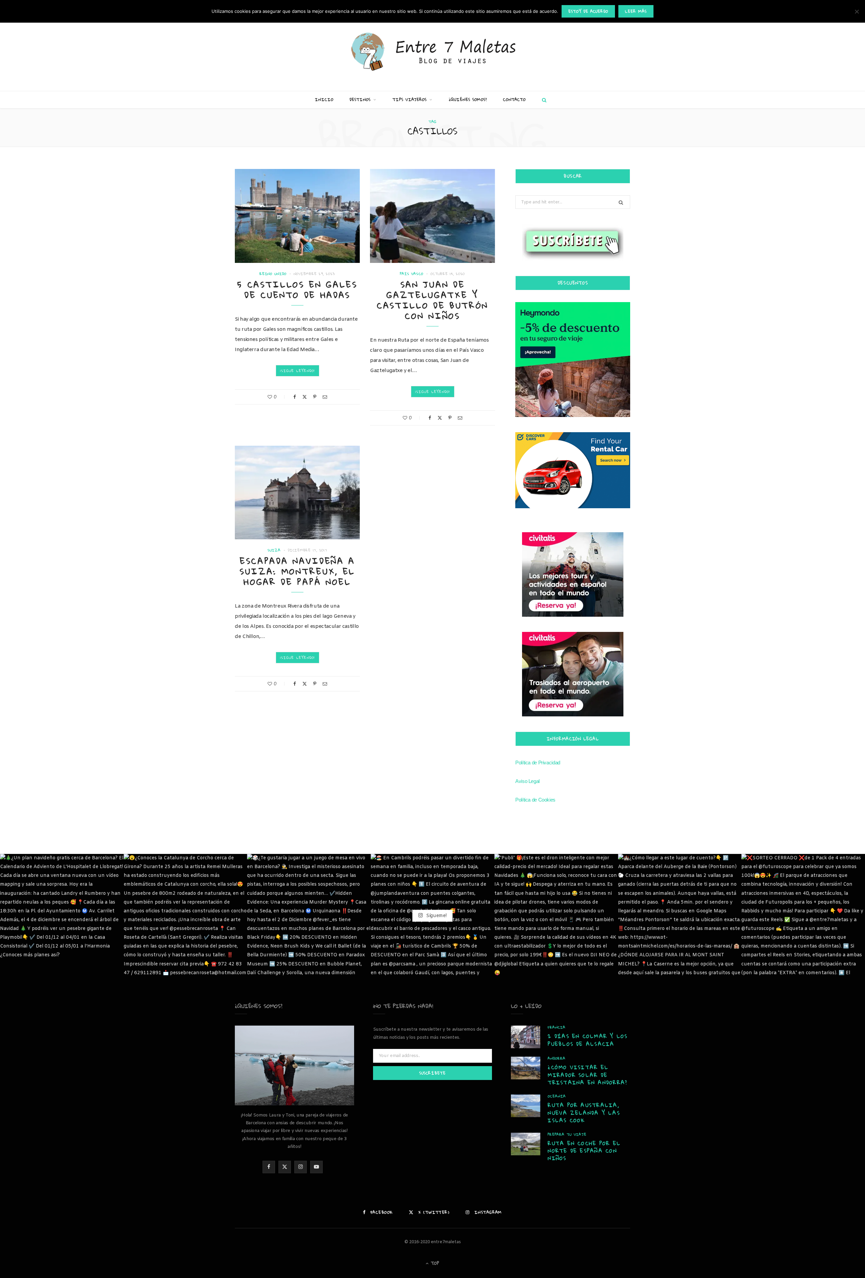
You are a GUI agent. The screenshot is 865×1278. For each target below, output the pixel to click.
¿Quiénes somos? (468, 99)
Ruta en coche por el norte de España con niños (584, 1150)
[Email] (325, 397)
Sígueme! (435, 915)
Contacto (514, 99)
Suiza (274, 550)
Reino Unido (273, 273)
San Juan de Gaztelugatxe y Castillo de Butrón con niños (432, 300)
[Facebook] (294, 397)
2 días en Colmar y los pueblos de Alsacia (587, 1039)
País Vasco (411, 273)
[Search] (542, 99)
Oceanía (557, 1096)
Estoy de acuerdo (588, 11)
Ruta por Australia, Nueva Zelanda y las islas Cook (584, 1112)
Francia (556, 1027)
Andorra (556, 1058)
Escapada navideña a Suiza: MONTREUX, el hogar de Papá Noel (297, 571)
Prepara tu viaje (567, 1134)
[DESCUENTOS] (572, 359)
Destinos (360, 99)
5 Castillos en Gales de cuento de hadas (297, 289)
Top (434, 1263)
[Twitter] (304, 397)
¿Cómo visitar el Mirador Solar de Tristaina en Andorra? (587, 1074)
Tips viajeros (410, 99)
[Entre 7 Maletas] (432, 52)
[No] (856, 11)
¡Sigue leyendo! (297, 370)
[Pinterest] (314, 397)
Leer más (636, 11)
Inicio (324, 99)
